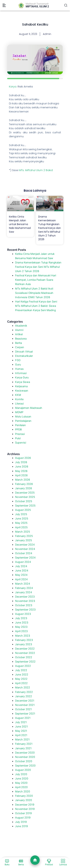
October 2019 (23, 813)
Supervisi (20, 442)
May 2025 (21, 523)
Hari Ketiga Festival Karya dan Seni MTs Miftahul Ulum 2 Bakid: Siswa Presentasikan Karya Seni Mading (36, 306)
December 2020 (25, 752)
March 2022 (22, 687)
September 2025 (25, 505)
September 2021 (25, 713)
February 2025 (24, 536)
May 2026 (21, 471)
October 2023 (23, 605)
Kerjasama (21, 386)
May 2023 (21, 627)
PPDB (18, 429)
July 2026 (21, 462)
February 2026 (24, 484)
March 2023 (22, 635)
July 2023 (21, 618)
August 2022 (23, 666)
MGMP (19, 412)
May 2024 (21, 575)
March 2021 (22, 739)
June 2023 (21, 622)
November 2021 (25, 705)
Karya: (13, 86)
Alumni (19, 330)
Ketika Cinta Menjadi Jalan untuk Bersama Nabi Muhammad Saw (20, 224)
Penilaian (20, 425)
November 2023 (25, 601)
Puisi (18, 438)
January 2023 (23, 644)
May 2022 (21, 679)
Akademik (21, 325)
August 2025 (23, 510)
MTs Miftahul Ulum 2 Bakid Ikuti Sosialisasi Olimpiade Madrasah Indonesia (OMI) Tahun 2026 (34, 293)
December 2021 (24, 700)
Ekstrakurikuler (24, 356)
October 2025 (23, 501)
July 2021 (21, 722)
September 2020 (25, 765)
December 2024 (25, 544)
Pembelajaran (23, 420)
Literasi (19, 403)
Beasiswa (21, 338)
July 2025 (21, 514)
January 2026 (23, 488)
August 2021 (23, 718)
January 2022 (23, 696)
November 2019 (25, 809)
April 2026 (21, 475)
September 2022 (25, 661)
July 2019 (21, 822)
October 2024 (23, 553)
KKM (18, 395)
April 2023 (21, 631)
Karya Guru (22, 377)
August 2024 (23, 562)
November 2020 (25, 757)
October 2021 (23, 709)
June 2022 (21, 674)
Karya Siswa (22, 382)
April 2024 (21, 579)
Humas (19, 368)
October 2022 (23, 657)
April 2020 (21, 787)
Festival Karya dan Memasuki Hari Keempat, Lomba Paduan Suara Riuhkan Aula (35, 280)
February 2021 (23, 743)
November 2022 (25, 653)
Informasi (21, 373)
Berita (18, 343)
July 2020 (21, 774)
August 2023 (23, 614)
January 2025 (23, 540)
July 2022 (21, 670)
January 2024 (23, 592)
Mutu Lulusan (23, 416)
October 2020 (23, 761)
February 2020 (24, 795)
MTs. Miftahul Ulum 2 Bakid (36, 170)
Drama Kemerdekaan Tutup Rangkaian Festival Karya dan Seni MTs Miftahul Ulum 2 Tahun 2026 (49, 228)
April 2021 (21, 735)
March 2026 (22, 479)
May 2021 (21, 731)
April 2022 (21, 683)
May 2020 (21, 783)
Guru (18, 364)
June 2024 (21, 570)
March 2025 (22, 531)
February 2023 (24, 640)
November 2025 (25, 497)
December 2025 (25, 492)
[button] (4, 5)
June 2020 (21, 778)
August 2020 (23, 770)
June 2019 (21, 826)
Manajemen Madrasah (28, 408)
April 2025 (21, 527)
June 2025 (21, 518)
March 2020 (22, 791)
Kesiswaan (21, 390)
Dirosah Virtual (24, 351)
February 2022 (24, 692)
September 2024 (25, 557)
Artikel (19, 334)
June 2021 (21, 726)
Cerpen (19, 347)
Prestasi (20, 434)
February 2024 (24, 588)
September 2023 (25, 609)
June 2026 (21, 466)
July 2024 (21, 566)
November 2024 (25, 549)
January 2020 (23, 800)
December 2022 (25, 648)
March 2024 (22, 583)
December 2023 (25, 596)
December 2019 (24, 804)
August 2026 (23, 458)
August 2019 (23, 817)
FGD (17, 360)
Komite (19, 399)
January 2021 (23, 748)
